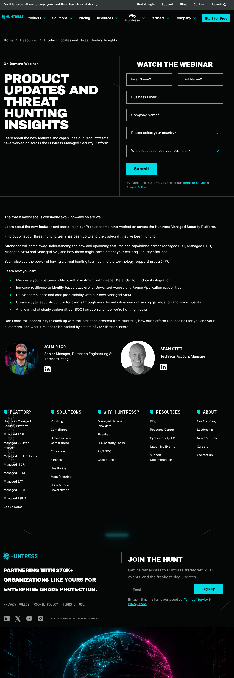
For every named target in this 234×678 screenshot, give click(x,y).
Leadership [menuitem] (205, 429)
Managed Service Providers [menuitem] (110, 423)
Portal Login (146, 4)
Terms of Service (194, 183)
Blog (183, 4)
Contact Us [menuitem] (205, 455)
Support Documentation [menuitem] (161, 457)
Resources (29, 40)
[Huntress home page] (57, 556)
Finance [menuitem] (56, 460)
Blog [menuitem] (153, 421)
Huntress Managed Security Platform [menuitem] (17, 423)
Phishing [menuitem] (57, 421)
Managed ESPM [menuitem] (15, 498)
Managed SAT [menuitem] (13, 481)
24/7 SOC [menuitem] (104, 451)
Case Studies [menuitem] (107, 460)
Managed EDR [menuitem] (14, 434)
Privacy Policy (136, 187)
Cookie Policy (46, 604)
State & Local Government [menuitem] (60, 487)
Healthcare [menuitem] (58, 468)
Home (9, 40)
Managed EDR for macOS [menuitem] (16, 445)
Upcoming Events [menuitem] (162, 446)
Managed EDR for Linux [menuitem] (20, 456)
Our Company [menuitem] (206, 421)
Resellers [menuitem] (104, 434)
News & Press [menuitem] (207, 438)
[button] (216, 18)
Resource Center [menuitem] (162, 429)
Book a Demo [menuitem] (13, 507)
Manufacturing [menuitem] (61, 477)
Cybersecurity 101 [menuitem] (163, 438)
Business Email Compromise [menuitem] (61, 440)
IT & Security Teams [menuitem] (112, 443)
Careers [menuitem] (202, 446)
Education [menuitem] (58, 451)
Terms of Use (74, 604)
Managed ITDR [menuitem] (14, 464)
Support (167, 4)
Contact (199, 4)
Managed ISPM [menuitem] (14, 490)
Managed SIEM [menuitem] (14, 473)
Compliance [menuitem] (59, 429)
